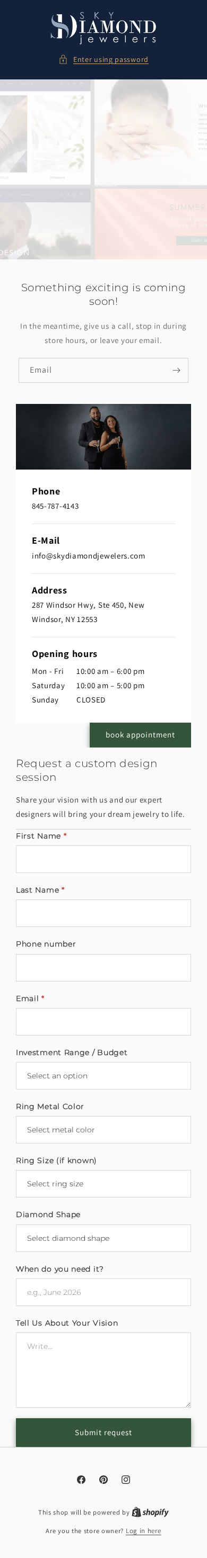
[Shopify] (150, 1512)
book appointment (140, 735)
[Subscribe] (176, 370)
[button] (103, 59)
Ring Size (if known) (56, 1160)
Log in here (143, 1530)
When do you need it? (60, 1269)
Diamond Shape (48, 1214)
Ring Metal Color (50, 1106)
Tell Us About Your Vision (67, 1323)
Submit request (103, 1432)
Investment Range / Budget (72, 1052)
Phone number (46, 944)
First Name (41, 836)
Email (30, 998)
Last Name (40, 890)
